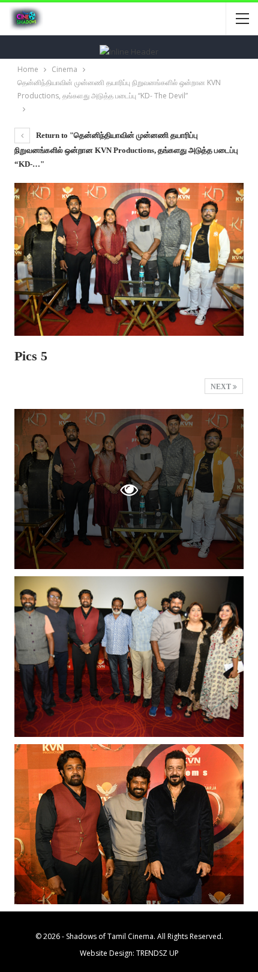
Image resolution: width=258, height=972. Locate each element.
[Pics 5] (129, 656)
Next (222, 387)
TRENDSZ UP (157, 953)
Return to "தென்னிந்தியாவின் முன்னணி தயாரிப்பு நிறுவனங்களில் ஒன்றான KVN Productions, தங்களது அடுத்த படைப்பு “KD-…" (126, 149)
